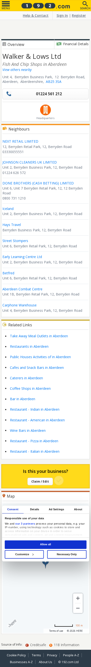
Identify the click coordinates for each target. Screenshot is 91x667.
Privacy (52, 655)
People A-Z (71, 655)
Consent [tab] (12, 509)
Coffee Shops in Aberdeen (30, 388)
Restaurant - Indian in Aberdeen (34, 409)
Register (79, 15)
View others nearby (17, 69)
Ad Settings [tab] (56, 509)
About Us (45, 662)
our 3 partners (25, 523)
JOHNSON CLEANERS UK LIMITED (29, 162)
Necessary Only (67, 554)
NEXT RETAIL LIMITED (20, 141)
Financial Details (76, 44)
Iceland (8, 208)
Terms (36, 655)
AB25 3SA (53, 81)
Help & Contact (36, 15)
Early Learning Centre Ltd (22, 256)
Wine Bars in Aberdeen (28, 430)
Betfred (8, 273)
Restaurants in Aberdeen (29, 346)
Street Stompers (15, 240)
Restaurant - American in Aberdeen (37, 420)
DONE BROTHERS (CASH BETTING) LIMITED (38, 183)
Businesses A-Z (21, 662)
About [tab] (78, 509)
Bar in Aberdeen (22, 399)
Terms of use (56, 630)
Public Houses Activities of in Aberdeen (40, 357)
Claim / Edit (40, 481)
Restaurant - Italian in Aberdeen (34, 451)
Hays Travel (11, 224)
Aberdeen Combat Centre (22, 289)
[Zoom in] (78, 598)
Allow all (45, 544)
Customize (22, 554)
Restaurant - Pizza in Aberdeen (34, 441)
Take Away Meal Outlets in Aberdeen (39, 336)
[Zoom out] (78, 608)
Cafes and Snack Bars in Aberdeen (37, 367)
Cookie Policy (16, 655)
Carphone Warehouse (19, 305)
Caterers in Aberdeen (26, 378)
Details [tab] (34, 509)
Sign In (62, 15)
